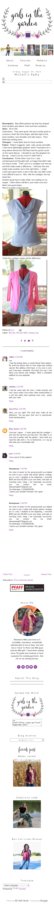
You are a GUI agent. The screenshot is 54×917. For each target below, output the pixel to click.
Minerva (40, 65)
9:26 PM (23, 429)
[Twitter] (35, 667)
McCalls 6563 (21, 333)
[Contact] (27, 667)
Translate (22, 889)
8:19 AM (17, 454)
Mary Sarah (14, 429)
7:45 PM (23, 469)
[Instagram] (23, 667)
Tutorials (25, 60)
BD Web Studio (22, 901)
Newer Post (46, 574)
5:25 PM (22, 409)
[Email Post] (20, 330)
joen (11, 454)
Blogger (44, 901)
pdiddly (12, 387)
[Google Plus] (31, 667)
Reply (11, 379)
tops (37, 333)
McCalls (12, 333)
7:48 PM (23, 503)
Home (26, 575)
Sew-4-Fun (13, 409)
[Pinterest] (18, 667)
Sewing (31, 333)
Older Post (7, 574)
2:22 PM (19, 387)
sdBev (11, 357)
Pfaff (27, 65)
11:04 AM (19, 357)
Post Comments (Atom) (23, 580)
